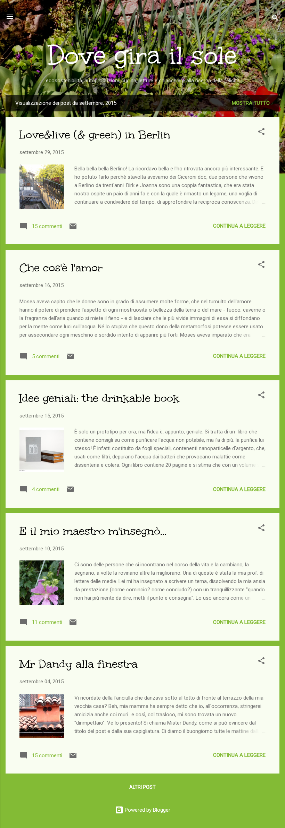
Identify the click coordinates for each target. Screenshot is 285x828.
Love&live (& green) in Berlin (94, 134)
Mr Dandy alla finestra (78, 664)
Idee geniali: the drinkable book (99, 398)
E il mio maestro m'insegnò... (92, 531)
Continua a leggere (239, 226)
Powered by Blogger (146, 810)
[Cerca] (275, 18)
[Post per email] (73, 229)
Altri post (142, 787)
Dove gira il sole (142, 56)
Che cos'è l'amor (61, 267)
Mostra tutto (251, 103)
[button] (261, 132)
